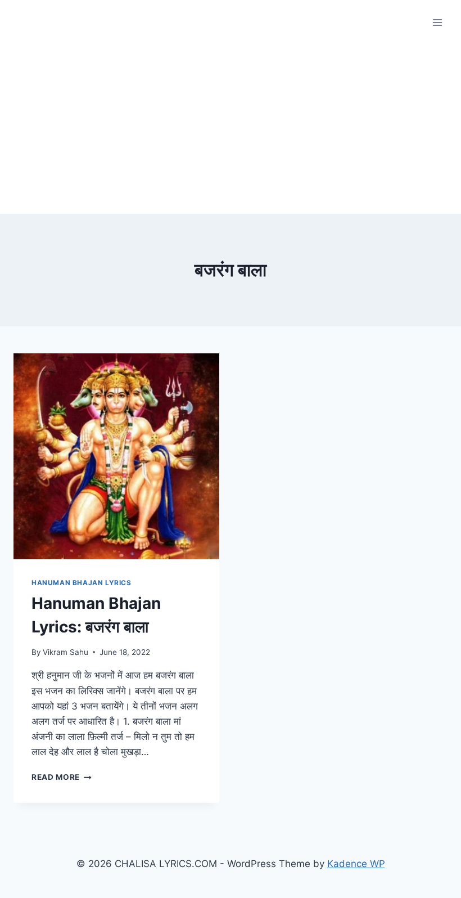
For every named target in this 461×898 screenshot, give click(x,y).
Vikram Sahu (65, 652)
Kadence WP (356, 863)
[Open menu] (437, 22)
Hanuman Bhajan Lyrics (81, 582)
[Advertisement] (230, 129)
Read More (61, 777)
